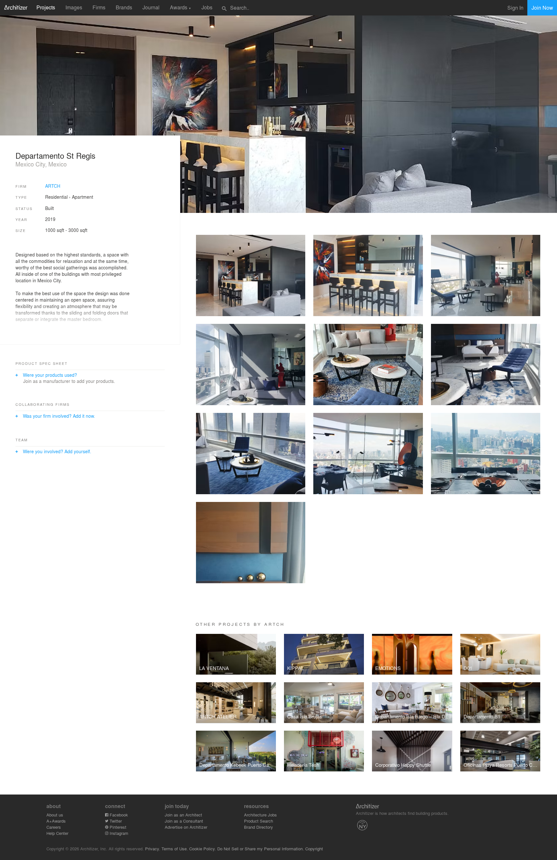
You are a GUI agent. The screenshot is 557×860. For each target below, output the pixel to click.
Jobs (206, 7)
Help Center (57, 833)
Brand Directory (258, 827)
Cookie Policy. (202, 848)
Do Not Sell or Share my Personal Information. (260, 848)
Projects (45, 7)
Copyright (314, 848)
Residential (56, 197)
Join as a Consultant (184, 821)
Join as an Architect (183, 815)
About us (54, 815)
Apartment (82, 197)
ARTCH (52, 186)
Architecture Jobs (260, 815)
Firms (99, 7)
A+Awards (56, 821)
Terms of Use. (174, 848)
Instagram (118, 833)
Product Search (258, 821)
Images (73, 7)
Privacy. (152, 848)
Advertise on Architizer (186, 827)
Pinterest (117, 827)
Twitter (115, 821)
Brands (124, 7)
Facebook (118, 815)
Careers (53, 827)
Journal (151, 7)
